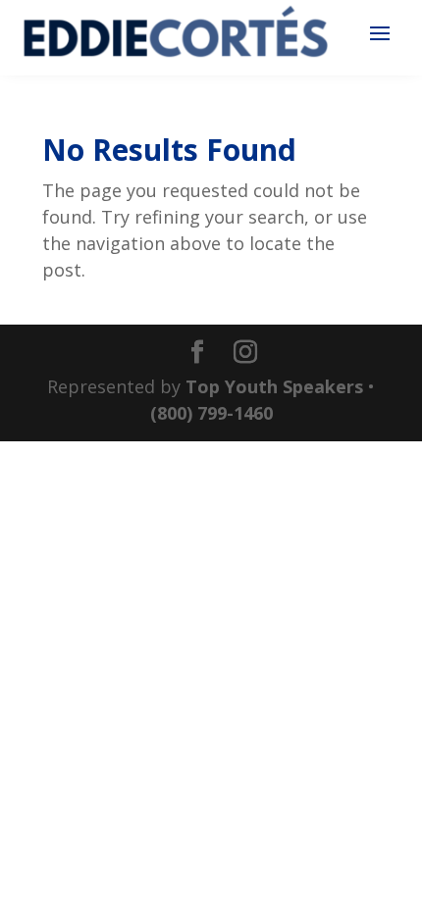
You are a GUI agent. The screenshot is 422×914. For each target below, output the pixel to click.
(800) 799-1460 (211, 413)
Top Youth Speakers (274, 386)
